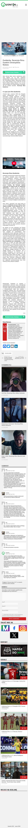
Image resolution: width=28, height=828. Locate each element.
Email (3, 606)
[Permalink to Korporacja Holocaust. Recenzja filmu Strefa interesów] (14, 410)
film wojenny (8, 353)
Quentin (10, 67)
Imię (3, 602)
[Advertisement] (14, 25)
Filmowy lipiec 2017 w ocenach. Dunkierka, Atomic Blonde (12, 583)
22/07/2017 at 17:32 (10, 494)
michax (7, 493)
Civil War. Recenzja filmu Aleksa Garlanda (13, 393)
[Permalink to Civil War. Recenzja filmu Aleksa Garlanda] (14, 379)
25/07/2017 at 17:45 (10, 553)
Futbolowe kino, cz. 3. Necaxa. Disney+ (12, 731)
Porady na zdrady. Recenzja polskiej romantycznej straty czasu (8, 358)
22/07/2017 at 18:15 (10, 523)
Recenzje (17, 67)
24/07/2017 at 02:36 (10, 533)
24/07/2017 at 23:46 (10, 545)
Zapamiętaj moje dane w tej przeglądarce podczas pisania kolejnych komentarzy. (12, 615)
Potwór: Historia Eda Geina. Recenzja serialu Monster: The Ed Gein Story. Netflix (13, 781)
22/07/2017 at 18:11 (10, 503)
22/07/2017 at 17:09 (10, 470)
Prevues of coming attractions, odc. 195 (19, 357)
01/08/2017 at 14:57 (10, 573)
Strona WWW (5, 610)
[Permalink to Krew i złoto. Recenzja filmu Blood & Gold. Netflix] (14, 442)
